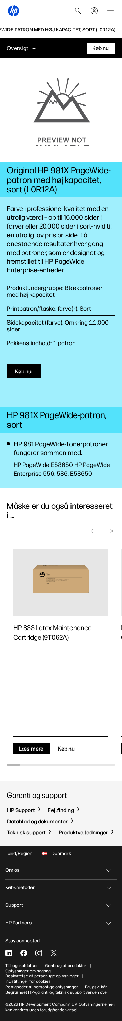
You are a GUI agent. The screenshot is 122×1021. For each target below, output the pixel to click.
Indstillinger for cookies (28, 981)
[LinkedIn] (8, 953)
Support (14, 905)
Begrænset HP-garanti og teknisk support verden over (56, 992)
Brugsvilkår (96, 986)
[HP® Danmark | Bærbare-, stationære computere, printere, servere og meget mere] (13, 11)
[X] (53, 953)
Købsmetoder (20, 888)
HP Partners (18, 923)
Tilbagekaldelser (21, 965)
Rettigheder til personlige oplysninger (41, 986)
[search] (78, 11)
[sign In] (94, 11)
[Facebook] (23, 953)
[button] (110, 531)
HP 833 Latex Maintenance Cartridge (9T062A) (52, 632)
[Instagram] (38, 953)
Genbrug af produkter (65, 965)
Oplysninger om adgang (28, 971)
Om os (12, 870)
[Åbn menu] (110, 11)
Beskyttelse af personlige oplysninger (42, 976)
